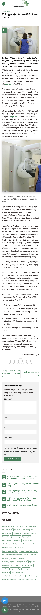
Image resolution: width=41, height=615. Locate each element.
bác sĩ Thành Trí (7, 530)
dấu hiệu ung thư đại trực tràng (11, 544)
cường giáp (16, 540)
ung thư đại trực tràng (9, 579)
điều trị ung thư (31, 579)
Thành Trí (13, 558)
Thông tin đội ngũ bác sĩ (11, 606)
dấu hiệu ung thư (27, 540)
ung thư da (5, 569)
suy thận (33, 554)
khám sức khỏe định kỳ (30, 544)
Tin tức (24, 606)
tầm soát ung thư (7, 565)
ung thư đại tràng (31, 576)
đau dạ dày (21, 579)
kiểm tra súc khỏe (19, 547)
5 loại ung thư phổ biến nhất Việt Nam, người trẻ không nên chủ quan (22, 492)
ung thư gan (25, 569)
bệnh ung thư (26, 537)
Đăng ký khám (34, 606)
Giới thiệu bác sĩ (21, 604)
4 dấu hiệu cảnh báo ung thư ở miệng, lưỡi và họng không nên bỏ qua (21, 499)
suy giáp (26, 554)
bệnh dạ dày (17, 533)
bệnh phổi (34, 533)
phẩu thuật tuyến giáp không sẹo (12, 554)
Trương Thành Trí (21, 562)
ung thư (17, 565)
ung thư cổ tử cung (27, 565)
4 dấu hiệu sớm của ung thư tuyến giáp (22, 505)
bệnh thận (5, 537)
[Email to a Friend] (22, 362)
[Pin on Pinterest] (26, 362)
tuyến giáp (32, 562)
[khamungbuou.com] (21, 4)
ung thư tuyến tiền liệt (9, 576)
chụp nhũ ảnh (15, 117)
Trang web (8, 438)
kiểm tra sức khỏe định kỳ (10, 551)
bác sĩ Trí (17, 530)
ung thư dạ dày (15, 569)
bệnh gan (26, 533)
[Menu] (3, 4)
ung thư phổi (6, 572)
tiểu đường (21, 558)
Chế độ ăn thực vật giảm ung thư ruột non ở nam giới (11, 373)
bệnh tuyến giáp (15, 537)
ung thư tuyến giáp (17, 572)
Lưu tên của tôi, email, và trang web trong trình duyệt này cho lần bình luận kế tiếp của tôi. (20, 451)
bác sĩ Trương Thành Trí (29, 530)
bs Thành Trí (20, 526)
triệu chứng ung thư (8, 562)
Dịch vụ (31, 604)
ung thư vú (9, 84)
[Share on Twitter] (18, 362)
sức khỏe (5, 558)
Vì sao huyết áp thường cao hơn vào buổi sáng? (23, 485)
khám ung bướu (7, 547)
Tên (6, 418)
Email (6, 428)
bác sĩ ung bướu (7, 533)
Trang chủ (10, 604)
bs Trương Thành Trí (32, 526)
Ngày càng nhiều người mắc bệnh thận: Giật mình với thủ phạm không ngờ (22, 477)
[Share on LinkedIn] (30, 362)
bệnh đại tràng (6, 540)
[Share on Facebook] (14, 362)
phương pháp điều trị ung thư (29, 551)
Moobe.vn (21, 612)
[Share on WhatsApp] (10, 362)
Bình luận (8, 399)
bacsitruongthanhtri (8, 526)
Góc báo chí (6, 11)
